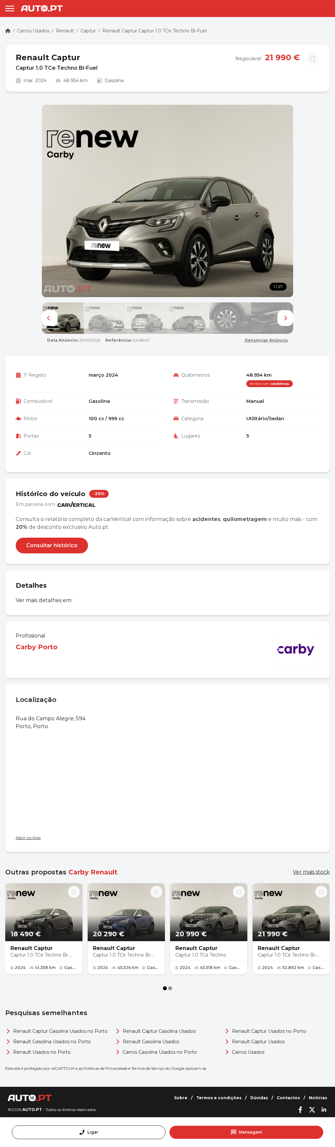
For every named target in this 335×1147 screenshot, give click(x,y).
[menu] (9, 8)
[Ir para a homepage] (42, 8)
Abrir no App (28, 837)
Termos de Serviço (148, 1068)
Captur (88, 31)
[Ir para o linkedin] (324, 1109)
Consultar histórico (52, 545)
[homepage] (7, 30)
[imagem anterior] (50, 318)
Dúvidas (259, 1097)
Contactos (288, 1097)
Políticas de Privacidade (105, 1068)
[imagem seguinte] (285, 318)
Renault (65, 31)
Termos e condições (218, 1097)
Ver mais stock (311, 872)
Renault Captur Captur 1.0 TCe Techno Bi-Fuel (154, 31)
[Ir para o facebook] (300, 1109)
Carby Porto (37, 647)
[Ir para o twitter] (312, 1109)
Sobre (180, 1097)
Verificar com (259, 383)
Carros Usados (33, 31)
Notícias (318, 1097)
